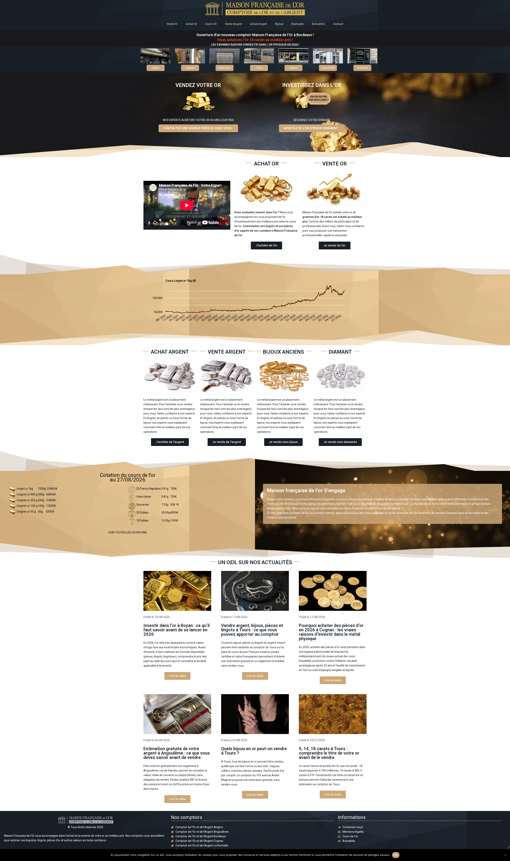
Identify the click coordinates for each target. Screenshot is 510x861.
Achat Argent (258, 24)
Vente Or (172, 24)
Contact (338, 24)
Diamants (297, 24)
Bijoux (279, 24)
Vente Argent (233, 24)
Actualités (318, 24)
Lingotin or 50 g (26, 511)
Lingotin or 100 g (27, 505)
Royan (155, 67)
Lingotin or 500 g (27, 494)
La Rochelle (328, 67)
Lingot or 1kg (25, 488)
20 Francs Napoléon (148, 488)
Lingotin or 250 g (27, 500)
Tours (259, 67)
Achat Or (191, 24)
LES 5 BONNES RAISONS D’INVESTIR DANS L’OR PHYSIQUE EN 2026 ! (255, 44)
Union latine (143, 496)
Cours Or (211, 24)
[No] (505, 855)
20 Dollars (142, 512)
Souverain (142, 504)
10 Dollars (142, 520)
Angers (293, 67)
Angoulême (224, 67)
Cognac (190, 67)
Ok (396, 854)
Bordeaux (362, 67)
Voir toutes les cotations (127, 532)
